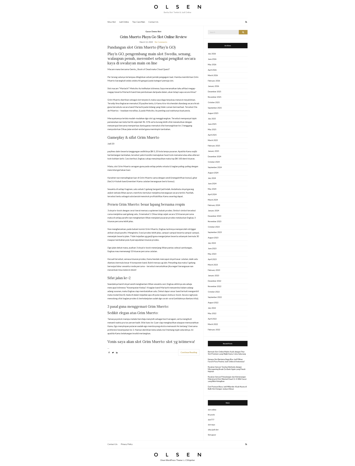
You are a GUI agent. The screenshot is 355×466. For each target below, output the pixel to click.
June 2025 (212, 124)
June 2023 (212, 248)
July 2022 (212, 308)
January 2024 (213, 210)
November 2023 (214, 221)
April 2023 (212, 259)
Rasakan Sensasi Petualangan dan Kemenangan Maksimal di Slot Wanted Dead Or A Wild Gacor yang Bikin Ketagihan (227, 379)
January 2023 (213, 275)
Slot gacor (212, 435)
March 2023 (213, 265)
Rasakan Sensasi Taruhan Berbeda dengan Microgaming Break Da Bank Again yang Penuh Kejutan (226, 369)
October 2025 (214, 102)
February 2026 (214, 81)
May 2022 (212, 313)
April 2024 (212, 194)
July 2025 (212, 119)
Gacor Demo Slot (153, 31)
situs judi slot (213, 430)
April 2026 (212, 70)
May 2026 (212, 64)
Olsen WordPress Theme (171, 460)
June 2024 (212, 183)
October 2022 (214, 292)
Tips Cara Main (138, 22)
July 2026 (212, 54)
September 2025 (215, 108)
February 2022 (214, 330)
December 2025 (214, 91)
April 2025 (212, 135)
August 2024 (213, 173)
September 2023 (215, 232)
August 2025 (213, 113)
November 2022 (214, 286)
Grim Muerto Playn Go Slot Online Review (153, 37)
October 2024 (214, 162)
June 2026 (212, 59)
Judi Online (124, 22)
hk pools (211, 415)
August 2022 (213, 302)
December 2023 (214, 216)
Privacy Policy (127, 444)
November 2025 (214, 97)
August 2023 (213, 238)
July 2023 (212, 243)
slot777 (211, 420)
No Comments (161, 42)
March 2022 (213, 324)
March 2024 (213, 200)
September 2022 (215, 297)
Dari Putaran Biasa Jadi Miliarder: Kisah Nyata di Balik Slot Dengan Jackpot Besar (227, 388)
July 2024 (212, 178)
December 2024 (214, 156)
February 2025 (214, 146)
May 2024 (212, 189)
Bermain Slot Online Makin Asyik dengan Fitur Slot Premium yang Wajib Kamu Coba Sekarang (227, 353)
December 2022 (214, 281)
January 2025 (213, 151)
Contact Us (153, 22)
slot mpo (211, 425)
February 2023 (214, 270)
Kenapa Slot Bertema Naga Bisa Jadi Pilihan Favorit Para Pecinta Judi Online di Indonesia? (226, 360)
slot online (212, 410)
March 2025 (213, 140)
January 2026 (213, 86)
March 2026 (213, 75)
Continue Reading (189, 352)
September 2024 (215, 167)
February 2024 (214, 205)
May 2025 (212, 129)
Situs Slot (111, 22)
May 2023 (212, 254)
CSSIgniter (190, 460)
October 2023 (214, 227)
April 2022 (212, 319)
